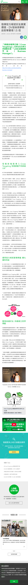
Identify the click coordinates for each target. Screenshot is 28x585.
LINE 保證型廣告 (9, 469)
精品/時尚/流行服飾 (9, 471)
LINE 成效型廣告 (17, 477)
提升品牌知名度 (13, 474)
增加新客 (7, 474)
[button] (26, 534)
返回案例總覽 (14, 554)
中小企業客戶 (17, 469)
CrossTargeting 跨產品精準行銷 (12, 466)
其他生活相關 (18, 471)
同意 (14, 581)
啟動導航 (14, 452)
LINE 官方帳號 (8, 477)
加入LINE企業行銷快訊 (14, 503)
